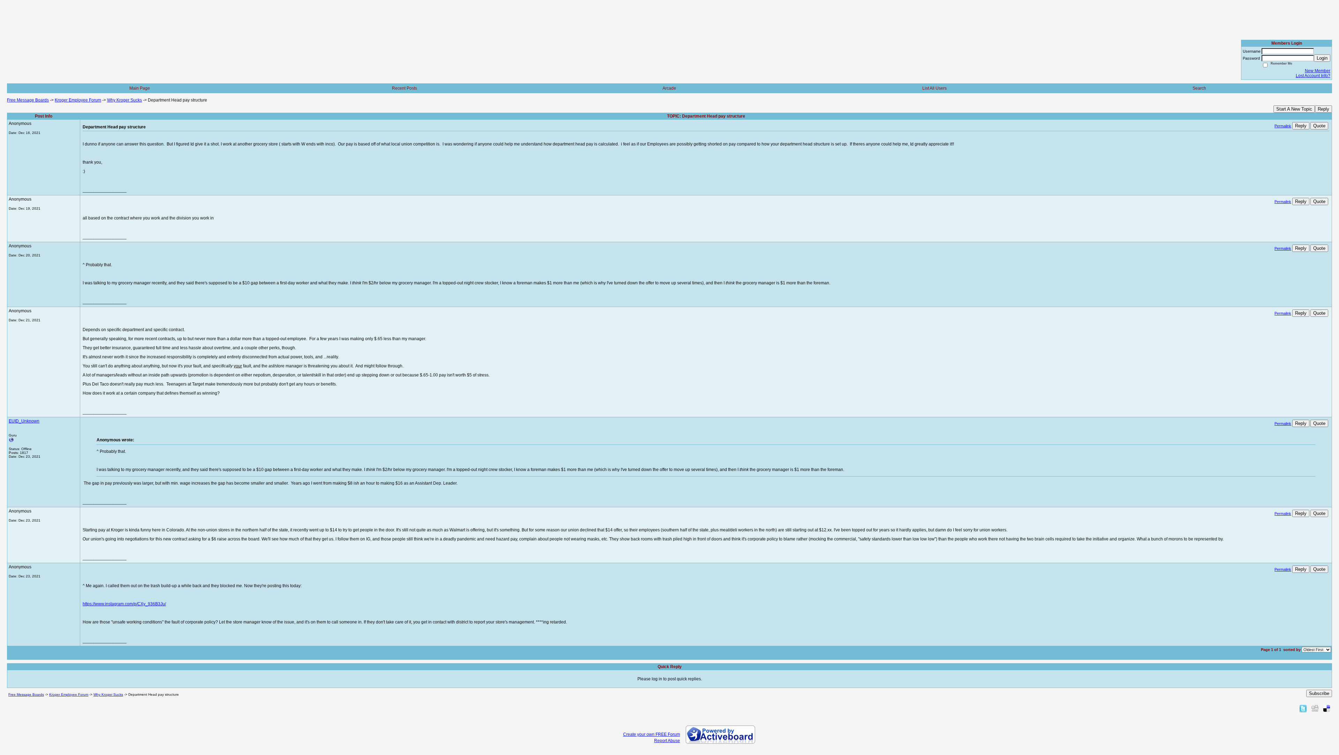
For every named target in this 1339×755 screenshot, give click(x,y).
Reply (1323, 109)
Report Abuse (667, 740)
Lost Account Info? (1313, 75)
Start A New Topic (1294, 109)
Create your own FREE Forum (651, 734)
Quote (1319, 125)
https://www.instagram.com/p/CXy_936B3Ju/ (124, 603)
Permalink (1282, 126)
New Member (1317, 70)
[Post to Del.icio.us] (1326, 708)
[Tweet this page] (1303, 708)
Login (1322, 58)
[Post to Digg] (1315, 708)
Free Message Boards (28, 100)
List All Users (934, 88)
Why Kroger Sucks (124, 100)
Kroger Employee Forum (78, 100)
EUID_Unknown (24, 421)
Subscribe (1319, 693)
